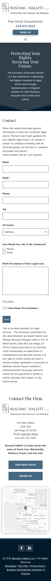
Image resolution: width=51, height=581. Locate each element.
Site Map (23, 566)
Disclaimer (8, 301)
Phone (6, 193)
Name (6, 162)
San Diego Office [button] (25, 464)
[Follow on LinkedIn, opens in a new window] (29, 548)
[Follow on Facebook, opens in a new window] (21, 548)
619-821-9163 (25, 26)
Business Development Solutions (24, 569)
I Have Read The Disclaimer (23, 308)
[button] (25, 39)
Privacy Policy (37, 566)
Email (6, 177)
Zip (4, 209)
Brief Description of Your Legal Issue (23, 263)
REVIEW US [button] (25, 476)
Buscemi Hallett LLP (23, 558)
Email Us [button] (25, 32)
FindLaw (25, 573)
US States (8, 225)
